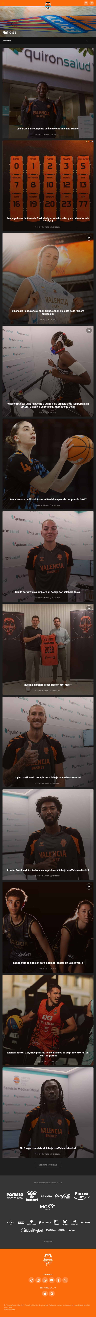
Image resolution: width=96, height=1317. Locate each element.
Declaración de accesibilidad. (73, 1305)
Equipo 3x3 (43, 1061)
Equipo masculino (42, 227)
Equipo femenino (43, 134)
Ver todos (48, 1242)
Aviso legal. (29, 1305)
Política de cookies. (55, 1305)
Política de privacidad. (40, 1305)
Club (43, 319)
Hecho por (10, 1310)
